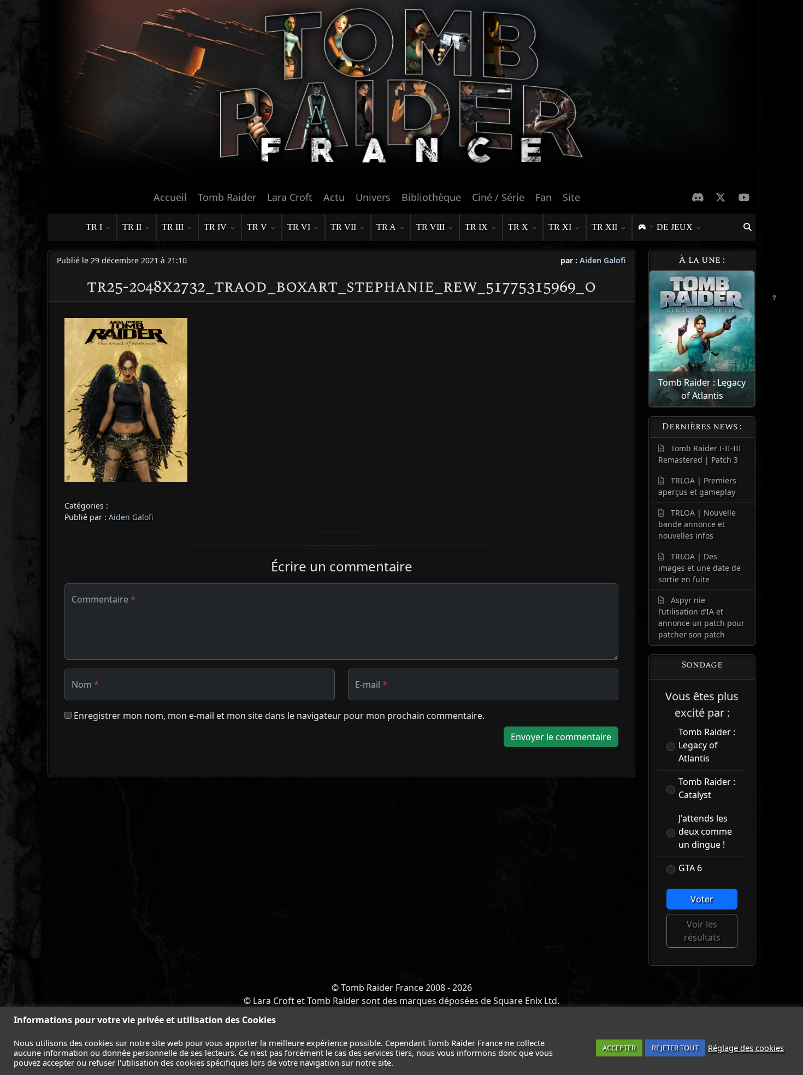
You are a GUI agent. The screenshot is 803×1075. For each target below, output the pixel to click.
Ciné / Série (498, 197)
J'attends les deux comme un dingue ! (705, 831)
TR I (94, 227)
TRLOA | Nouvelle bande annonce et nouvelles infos (697, 524)
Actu (334, 197)
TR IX (476, 227)
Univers (373, 197)
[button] (747, 227)
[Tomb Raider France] (401, 92)
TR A (386, 227)
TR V (257, 227)
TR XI (559, 227)
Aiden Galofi (603, 260)
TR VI (298, 227)
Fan (543, 197)
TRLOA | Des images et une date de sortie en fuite (699, 567)
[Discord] (698, 197)
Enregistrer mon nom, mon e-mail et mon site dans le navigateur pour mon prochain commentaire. (279, 716)
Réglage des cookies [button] (746, 1048)
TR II (131, 227)
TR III (173, 227)
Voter (701, 899)
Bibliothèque (431, 197)
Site (571, 197)
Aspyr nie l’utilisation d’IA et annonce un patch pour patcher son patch (701, 617)
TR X (518, 227)
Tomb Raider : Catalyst (706, 788)
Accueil (170, 197)
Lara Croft (289, 197)
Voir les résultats (702, 930)
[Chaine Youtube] (744, 197)
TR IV (215, 227)
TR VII (343, 227)
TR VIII (430, 227)
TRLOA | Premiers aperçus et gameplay (697, 486)
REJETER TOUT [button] (675, 1048)
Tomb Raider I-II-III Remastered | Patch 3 (699, 454)
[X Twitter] (721, 197)
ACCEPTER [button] (619, 1048)
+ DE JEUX (671, 227)
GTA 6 (690, 868)
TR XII (604, 227)
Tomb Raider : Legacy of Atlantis (706, 745)
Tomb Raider (227, 197)
